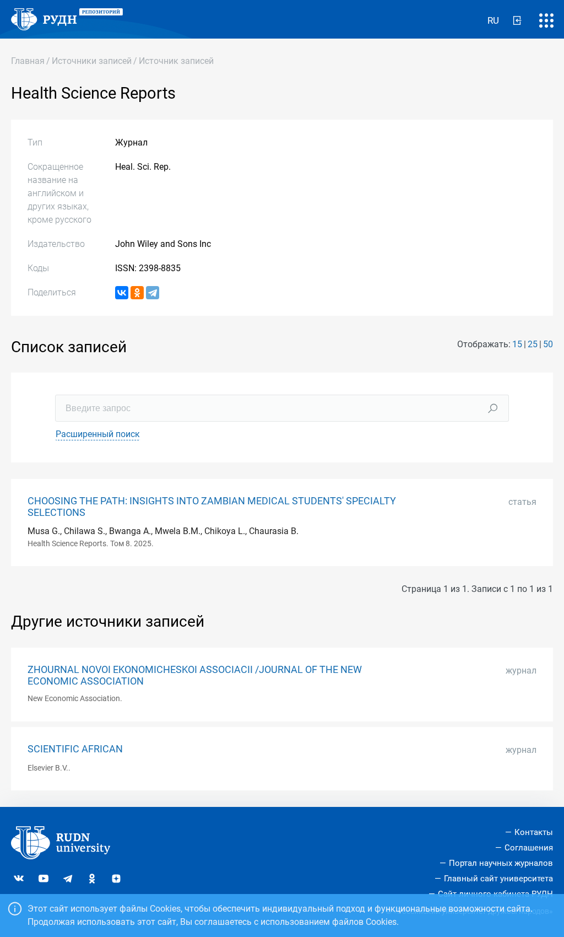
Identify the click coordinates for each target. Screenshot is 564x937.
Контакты (533, 832)
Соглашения (529, 848)
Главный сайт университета (498, 879)
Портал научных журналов (501, 863)
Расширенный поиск (98, 434)
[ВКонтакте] (121, 292)
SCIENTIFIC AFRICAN (75, 749)
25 (533, 344)
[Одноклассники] (137, 292)
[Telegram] (152, 292)
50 (548, 344)
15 (517, 344)
